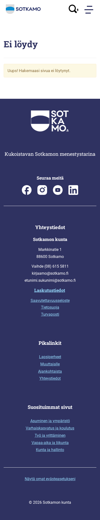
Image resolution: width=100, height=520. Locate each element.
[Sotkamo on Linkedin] (73, 193)
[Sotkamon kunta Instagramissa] (42, 193)
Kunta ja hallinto (50, 449)
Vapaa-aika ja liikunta (50, 442)
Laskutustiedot (49, 290)
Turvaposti (50, 314)
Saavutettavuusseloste (50, 300)
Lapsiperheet (50, 357)
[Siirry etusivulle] (23, 12)
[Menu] (89, 10)
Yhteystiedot (50, 378)
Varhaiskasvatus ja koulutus (50, 428)
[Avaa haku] (74, 10)
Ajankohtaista (50, 371)
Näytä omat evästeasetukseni (50, 479)
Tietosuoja (50, 307)
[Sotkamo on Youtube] (58, 193)
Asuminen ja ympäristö (50, 421)
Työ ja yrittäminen (50, 435)
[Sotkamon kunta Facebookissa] (27, 193)
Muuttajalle (50, 364)
